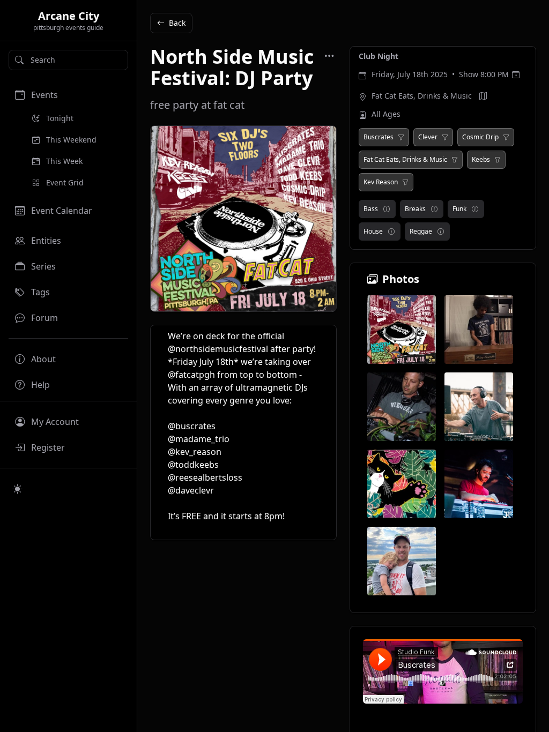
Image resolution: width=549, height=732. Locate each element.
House (373, 231)
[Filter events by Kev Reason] (405, 182)
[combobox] (68, 60)
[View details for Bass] (386, 209)
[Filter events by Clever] (445, 137)
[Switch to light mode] (18, 489)
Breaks (415, 208)
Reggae (421, 231)
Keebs (481, 159)
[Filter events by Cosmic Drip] (506, 137)
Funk (459, 208)
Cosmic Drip (480, 137)
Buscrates (378, 137)
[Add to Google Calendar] (516, 74)
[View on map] (483, 95)
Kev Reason (380, 182)
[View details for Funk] (475, 209)
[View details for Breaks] (434, 209)
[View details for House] (391, 231)
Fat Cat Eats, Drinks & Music (422, 96)
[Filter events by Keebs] (497, 159)
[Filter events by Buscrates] (401, 137)
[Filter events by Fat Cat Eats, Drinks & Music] (454, 159)
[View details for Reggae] (440, 231)
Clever (427, 137)
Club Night (378, 56)
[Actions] (329, 55)
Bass (370, 208)
